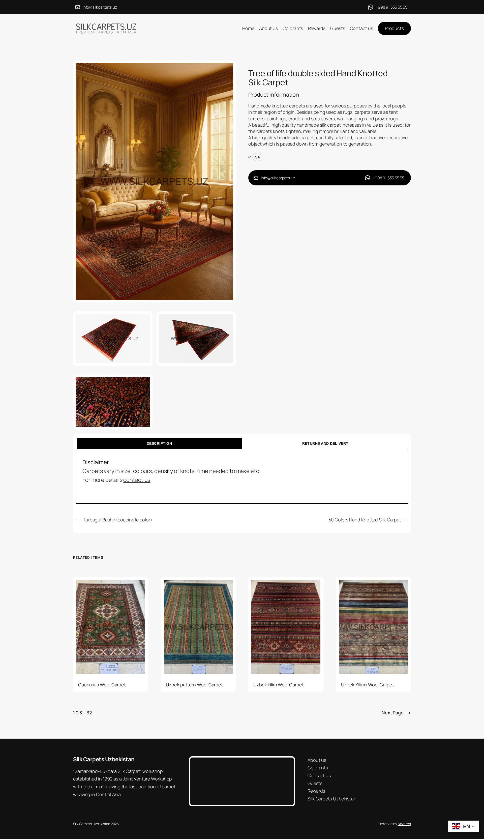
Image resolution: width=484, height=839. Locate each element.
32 (89, 713)
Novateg (404, 823)
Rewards (316, 791)
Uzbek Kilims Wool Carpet (367, 684)
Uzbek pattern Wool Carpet (194, 684)
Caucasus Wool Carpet (102, 684)
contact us (136, 480)
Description (159, 443)
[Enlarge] (229, 67)
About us (317, 760)
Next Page (396, 713)
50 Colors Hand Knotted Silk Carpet (364, 520)
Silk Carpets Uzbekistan (104, 759)
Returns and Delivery (325, 443)
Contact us (319, 775)
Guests (315, 783)
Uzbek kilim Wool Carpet (278, 684)
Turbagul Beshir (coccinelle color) (117, 520)
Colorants (318, 768)
